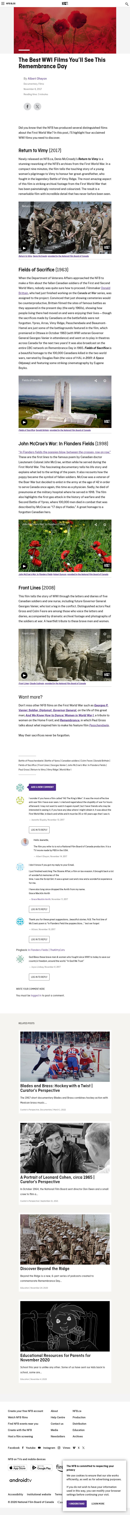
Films (41, 84)
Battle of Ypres (52, 760)
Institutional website (39, 1494)
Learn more (97, 1504)
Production (79, 1417)
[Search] (127, 4)
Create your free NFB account (25, 1411)
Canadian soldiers (70, 760)
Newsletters (58, 1436)
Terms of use (62, 1494)
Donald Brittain (101, 760)
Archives (78, 1436)
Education (78, 1430)
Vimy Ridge (52, 769)
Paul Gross (24, 769)
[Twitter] (37, 106)
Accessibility (15, 1494)
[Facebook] (27, 106)
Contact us (57, 1423)
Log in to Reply (39, 830)
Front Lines (43, 765)
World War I (65, 769)
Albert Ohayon (37, 78)
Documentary (30, 84)
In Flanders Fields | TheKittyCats (46, 950)
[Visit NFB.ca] (70, 3)
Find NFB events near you (23, 1423)
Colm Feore (87, 760)
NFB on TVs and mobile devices (27, 1459)
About (54, 1411)
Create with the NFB (20, 1430)
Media (54, 1430)
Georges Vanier (58, 765)
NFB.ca (77, 1411)
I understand (76, 1504)
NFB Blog (10, 3)
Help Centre (58, 1417)
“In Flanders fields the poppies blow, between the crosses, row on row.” (65, 452)
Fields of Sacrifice (28, 765)
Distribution (79, 1423)
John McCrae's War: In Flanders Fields (87, 765)
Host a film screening (20, 1436)
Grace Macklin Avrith (41, 899)
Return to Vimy (38, 769)
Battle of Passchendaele (31, 760)
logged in (36, 995)
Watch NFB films (18, 1417)
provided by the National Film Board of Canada (68, 256)
